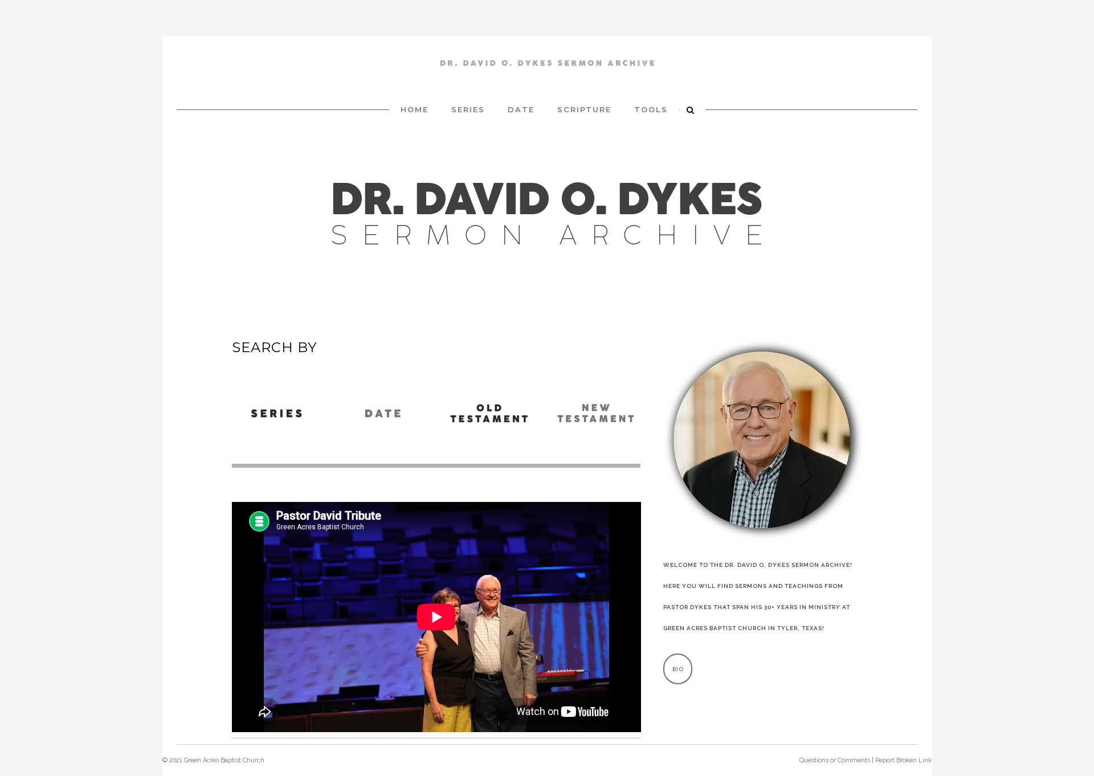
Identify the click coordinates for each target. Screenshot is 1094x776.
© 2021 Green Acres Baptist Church (213, 760)
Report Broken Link (903, 760)
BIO (678, 669)
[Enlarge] (847, 355)
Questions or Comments (834, 760)
